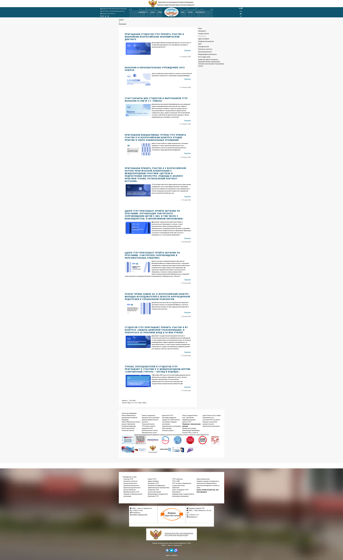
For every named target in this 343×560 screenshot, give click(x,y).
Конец (144, 403)
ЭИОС (183, 12)
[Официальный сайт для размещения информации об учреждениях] (140, 449)
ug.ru (174, 435)
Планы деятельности (148, 424)
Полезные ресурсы (168, 430)
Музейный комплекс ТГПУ (131, 492)
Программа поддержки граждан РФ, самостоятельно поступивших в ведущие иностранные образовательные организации (171, 422)
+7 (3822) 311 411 (193, 515)
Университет (143, 12)
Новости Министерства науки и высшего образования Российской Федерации (131, 424)
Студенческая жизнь (178, 485)
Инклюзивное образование (180, 496)
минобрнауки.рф (150, 435)
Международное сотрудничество (158, 494)
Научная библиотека (129, 490)
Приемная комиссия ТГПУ (196, 508)
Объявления (202, 36)
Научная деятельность (205, 52)
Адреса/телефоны (203, 39)
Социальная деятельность (131, 485)
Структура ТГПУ (128, 479)
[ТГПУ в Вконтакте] (100, 16)
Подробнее (187, 50)
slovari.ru (194, 435)
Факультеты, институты (205, 49)
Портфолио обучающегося (206, 41)
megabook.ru (180, 435)
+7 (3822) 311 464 (137, 510)
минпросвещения (139, 435)
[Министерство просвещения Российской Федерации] (153, 449)
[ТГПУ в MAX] (105, 16)
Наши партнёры (167, 428)
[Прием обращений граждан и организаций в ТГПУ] (172, 514)
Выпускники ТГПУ (153, 496)
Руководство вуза (203, 46)
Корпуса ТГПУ (152, 479)
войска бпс (205, 435)
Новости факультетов (128, 428)
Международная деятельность (207, 54)
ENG (241, 11)
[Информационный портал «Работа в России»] (153, 440)
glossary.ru (164, 435)
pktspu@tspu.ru (192, 517)
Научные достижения (154, 492)
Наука (153, 12)
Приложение (190, 417)
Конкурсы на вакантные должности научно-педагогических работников (211, 424)
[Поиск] (241, 16)
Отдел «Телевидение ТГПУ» (180, 490)
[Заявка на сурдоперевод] (239, 8)
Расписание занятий (128, 430)
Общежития (175, 487)
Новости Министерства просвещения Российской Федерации (129, 418)
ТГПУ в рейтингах (177, 479)
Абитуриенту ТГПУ (153, 483)
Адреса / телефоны (171, 555)
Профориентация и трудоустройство (183, 494)
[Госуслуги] (165, 440)
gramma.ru (170, 435)
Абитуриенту (200, 12)
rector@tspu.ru (136, 512)
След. (139, 403)
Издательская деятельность (132, 487)
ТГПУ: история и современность (182, 483)
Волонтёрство (176, 492)
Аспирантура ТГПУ (153, 490)
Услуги (189, 12)
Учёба (160, 12)
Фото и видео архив (204, 57)
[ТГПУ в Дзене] (108, 16)
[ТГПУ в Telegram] (103, 16)
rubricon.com (187, 435)
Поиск (200, 28)
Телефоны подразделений (139, 515)
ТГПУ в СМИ (176, 481)
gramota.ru (158, 435)
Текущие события (203, 33)
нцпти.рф (199, 435)
